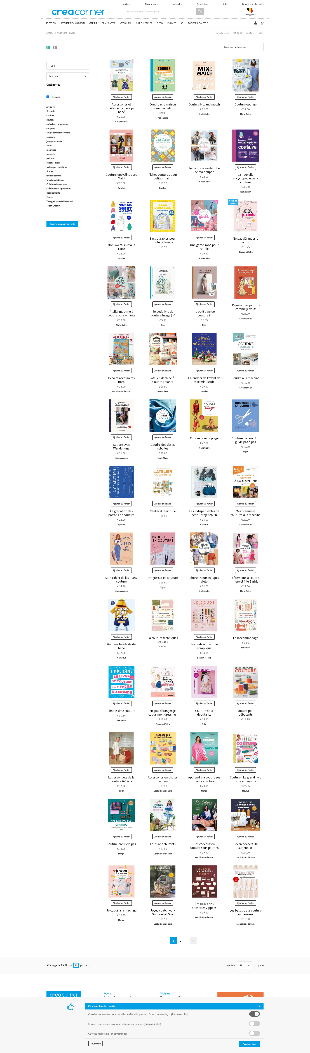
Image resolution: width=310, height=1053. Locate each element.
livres (48, 145)
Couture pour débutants (204, 713)
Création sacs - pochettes (58, 188)
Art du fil (125, 23)
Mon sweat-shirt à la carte (121, 247)
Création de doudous (56, 184)
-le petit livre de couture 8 (204, 313)
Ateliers (126, 4)
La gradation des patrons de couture (121, 513)
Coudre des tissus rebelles (163, 446)
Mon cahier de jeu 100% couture (121, 579)
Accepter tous (249, 1043)
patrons (50, 158)
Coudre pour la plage (204, 438)
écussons (50, 136)
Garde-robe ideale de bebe (121, 646)
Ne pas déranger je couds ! (245, 240)
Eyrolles (121, 188)
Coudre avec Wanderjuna (121, 446)
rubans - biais (53, 162)
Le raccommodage (245, 638)
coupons (50, 128)
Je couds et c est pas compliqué (204, 646)
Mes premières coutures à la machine (245, 513)
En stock (55, 96)
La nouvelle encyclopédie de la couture (245, 178)
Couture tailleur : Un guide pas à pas (245, 440)
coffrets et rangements (57, 124)
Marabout (121, 657)
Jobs (225, 4)
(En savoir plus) (179, 1014)
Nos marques (151, 4)
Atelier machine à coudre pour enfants (121, 313)
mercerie (50, 154)
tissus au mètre (53, 175)
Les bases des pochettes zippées (204, 906)
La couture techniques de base (163, 640)
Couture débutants (163, 844)
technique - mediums (56, 167)
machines (51, 149)
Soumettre (95, 1043)
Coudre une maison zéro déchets (162, 106)
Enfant (171, 23)
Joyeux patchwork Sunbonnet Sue (162, 912)
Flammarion (245, 191)
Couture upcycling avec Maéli (121, 176)
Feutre (49, 197)
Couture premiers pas (121, 844)
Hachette (204, 524)
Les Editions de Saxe (121, 391)
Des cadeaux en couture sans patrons (204, 846)
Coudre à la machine (245, 378)
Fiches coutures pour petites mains (163, 176)
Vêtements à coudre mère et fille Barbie (245, 579)
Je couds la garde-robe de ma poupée (204, 170)
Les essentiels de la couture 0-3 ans (121, 779)
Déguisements (53, 192)
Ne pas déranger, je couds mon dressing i (162, 713)
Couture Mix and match (204, 104)
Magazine (177, 4)
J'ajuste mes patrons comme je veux (245, 307)
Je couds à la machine (121, 910)
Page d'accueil (222, 33)
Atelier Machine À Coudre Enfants (162, 380)
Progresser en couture (163, 578)
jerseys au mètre (54, 141)
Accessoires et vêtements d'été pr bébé (121, 108)
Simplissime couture (121, 711)
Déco (160, 23)
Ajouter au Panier (121, 96)
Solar (204, 724)
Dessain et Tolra (246, 252)
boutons (50, 119)
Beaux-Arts (108, 23)
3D (181, 23)
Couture (250, 32)
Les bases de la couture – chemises (246, 912)
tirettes (49, 171)
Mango (204, 790)
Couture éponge (246, 104)
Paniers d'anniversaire (253, 4)
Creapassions (121, 121)
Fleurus (245, 790)
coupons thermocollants (58, 132)
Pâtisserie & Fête (198, 23)
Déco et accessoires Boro (121, 380)
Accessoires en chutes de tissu (163, 779)
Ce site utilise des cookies (102, 1006)
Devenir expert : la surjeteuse (245, 846)
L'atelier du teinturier (163, 511)
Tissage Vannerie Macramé (59, 201)
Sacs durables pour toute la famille (163, 240)
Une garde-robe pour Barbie (204, 247)
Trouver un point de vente (62, 223)
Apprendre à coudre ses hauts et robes (204, 779)
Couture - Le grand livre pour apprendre (245, 779)
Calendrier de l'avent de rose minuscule (204, 380)
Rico (163, 325)
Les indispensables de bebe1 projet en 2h (204, 513)
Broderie (50, 111)
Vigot (245, 451)
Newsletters (202, 4)
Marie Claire (163, 117)
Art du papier (144, 23)
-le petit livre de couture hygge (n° (163, 313)
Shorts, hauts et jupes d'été (204, 579)
